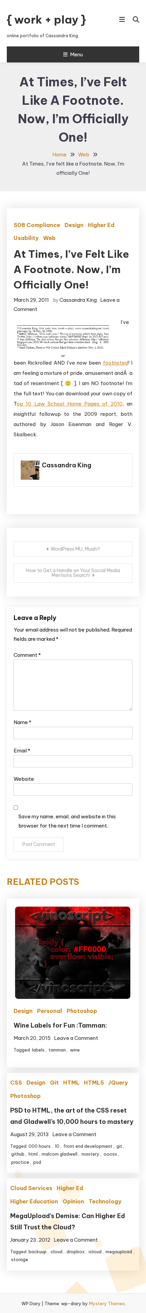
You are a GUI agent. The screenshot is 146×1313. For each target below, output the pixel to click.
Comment (27, 655)
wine (75, 1050)
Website (24, 779)
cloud (56, 1251)
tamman (57, 1050)
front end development (87, 1146)
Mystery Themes (107, 1303)
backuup (38, 1251)
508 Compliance (37, 225)
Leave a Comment (76, 1038)
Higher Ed (101, 225)
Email (22, 750)
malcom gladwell (59, 1154)
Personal (49, 1010)
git (119, 1146)
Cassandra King (78, 300)
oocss (110, 1154)
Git (54, 1082)
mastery (90, 1154)
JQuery (118, 1082)
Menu (76, 54)
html (33, 1154)
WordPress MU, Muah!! (75, 549)
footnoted (115, 362)
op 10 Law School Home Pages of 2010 (70, 403)
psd (37, 1162)
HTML (71, 1082)
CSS (16, 1082)
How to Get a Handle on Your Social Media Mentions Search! (73, 572)
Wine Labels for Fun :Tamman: (60, 1025)
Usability (26, 238)
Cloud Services (31, 1188)
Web (49, 238)
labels (38, 1050)
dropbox (76, 1251)
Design (74, 225)
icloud (95, 1251)
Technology (105, 1201)
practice (20, 1162)
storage (19, 1259)
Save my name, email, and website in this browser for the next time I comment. (67, 821)
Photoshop (82, 1010)
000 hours (40, 1146)
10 (57, 1146)
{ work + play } (46, 19)
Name (22, 722)
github (17, 1154)
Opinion (73, 1201)
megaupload (119, 1251)
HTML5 (94, 1082)
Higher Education (34, 1201)
